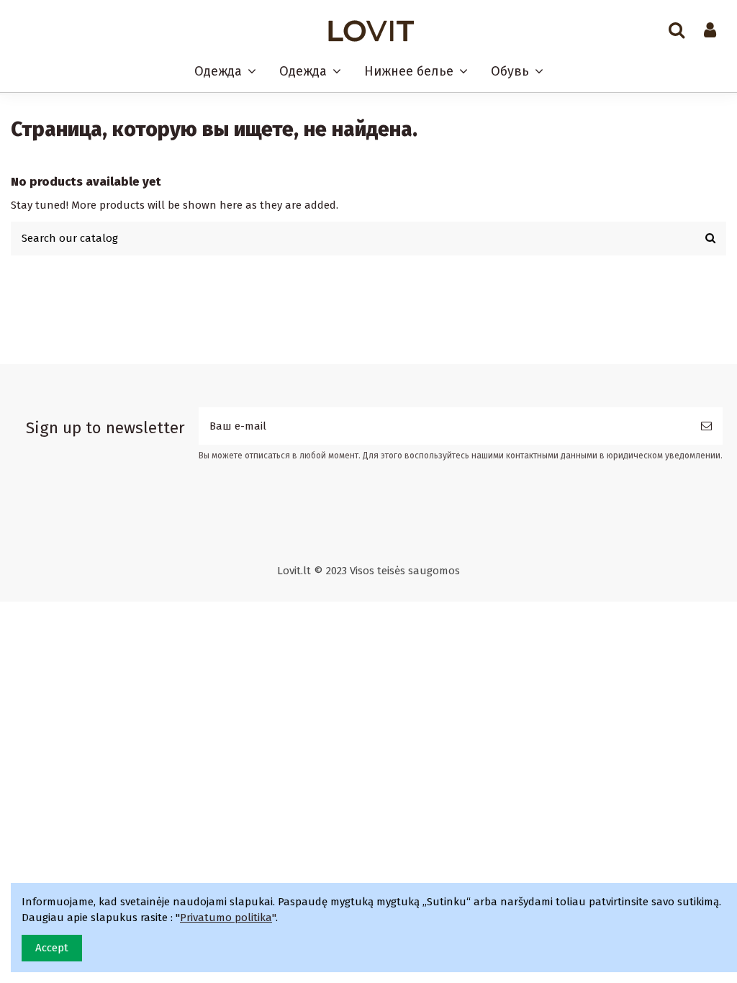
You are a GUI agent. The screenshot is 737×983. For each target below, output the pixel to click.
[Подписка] (706, 426)
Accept (51, 947)
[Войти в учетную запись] (710, 31)
